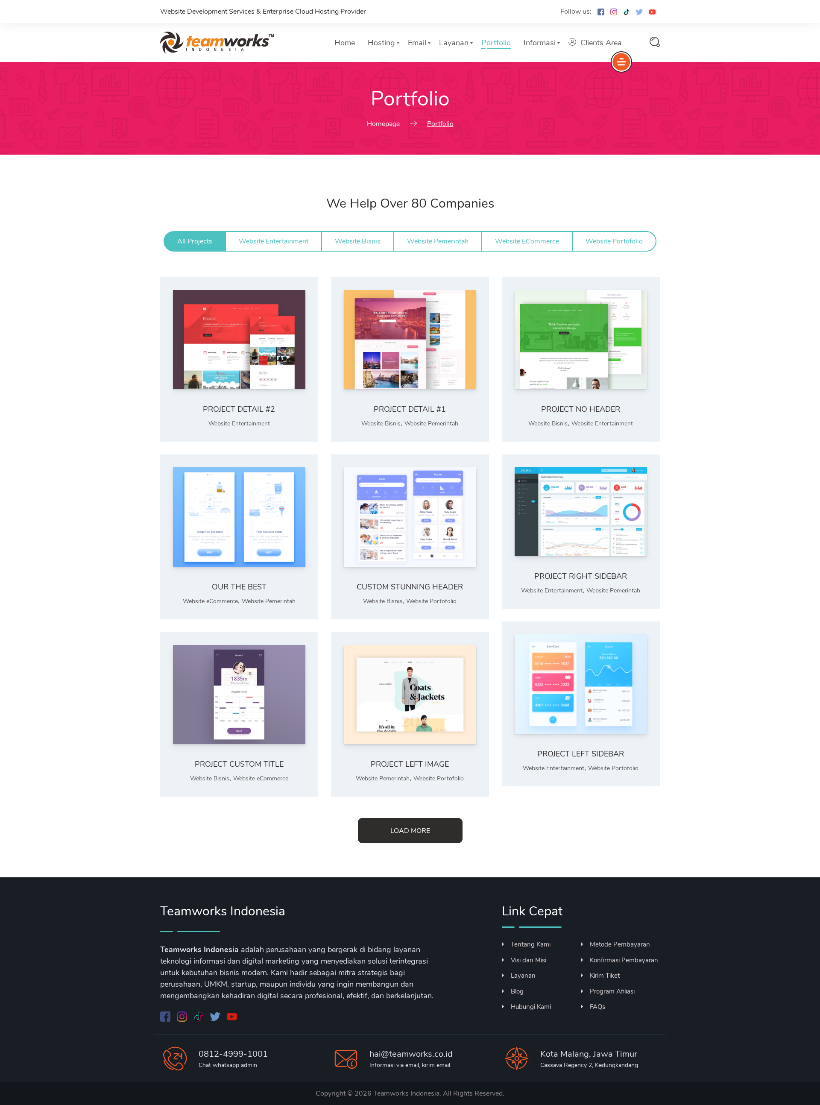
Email (417, 43)
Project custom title (239, 764)
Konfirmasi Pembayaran (624, 960)
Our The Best (239, 587)
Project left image (410, 764)
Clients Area (601, 42)
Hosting (381, 43)
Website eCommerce (210, 601)
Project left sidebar (580, 754)
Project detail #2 (239, 409)
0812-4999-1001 (233, 1054)
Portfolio (496, 43)
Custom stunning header (410, 587)
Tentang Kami (531, 944)
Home (344, 43)
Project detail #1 (410, 409)
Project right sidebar (580, 576)
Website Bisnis (381, 423)
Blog (517, 991)
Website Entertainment (239, 423)
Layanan (454, 43)
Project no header (580, 409)
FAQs (597, 1006)
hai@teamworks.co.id (411, 1054)
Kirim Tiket (605, 975)
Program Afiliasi (612, 991)
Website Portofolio (431, 601)
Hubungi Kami (531, 1006)
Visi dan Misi (528, 960)
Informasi (540, 43)
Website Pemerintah (431, 423)
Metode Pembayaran (620, 944)
